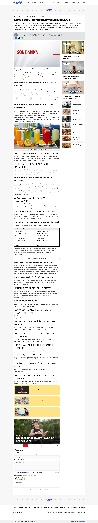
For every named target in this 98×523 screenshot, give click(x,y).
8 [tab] (48, 445)
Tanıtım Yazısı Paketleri (69, 512)
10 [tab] (57, 445)
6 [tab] (39, 445)
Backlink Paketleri (57, 512)
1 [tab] (16, 445)
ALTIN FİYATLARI (38, 507)
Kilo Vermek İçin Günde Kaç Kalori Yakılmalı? (77, 104)
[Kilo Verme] (73, 47)
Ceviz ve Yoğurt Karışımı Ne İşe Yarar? (78, 145)
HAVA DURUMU (54, 507)
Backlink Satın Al (81, 512)
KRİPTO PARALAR (18, 507)
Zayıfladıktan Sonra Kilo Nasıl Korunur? (77, 118)
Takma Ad (16, 452)
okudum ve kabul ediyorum (29, 472)
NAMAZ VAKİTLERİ (64, 507)
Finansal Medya (18, 16)
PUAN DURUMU (74, 507)
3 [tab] (25, 445)
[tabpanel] (37, 431)
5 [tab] (34, 445)
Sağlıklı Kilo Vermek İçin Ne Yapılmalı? (78, 125)
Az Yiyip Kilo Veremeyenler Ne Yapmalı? (77, 112)
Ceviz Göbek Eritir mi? (77, 131)
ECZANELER (82, 507)
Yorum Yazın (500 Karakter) (21, 459)
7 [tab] (43, 445)
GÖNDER (57, 472)
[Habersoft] (82, 521)
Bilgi (25, 16)
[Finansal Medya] (13, 507)
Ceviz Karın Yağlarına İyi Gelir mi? (78, 138)
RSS (15, 521)
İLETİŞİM (49, 512)
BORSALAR (46, 507)
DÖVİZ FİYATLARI (28, 507)
